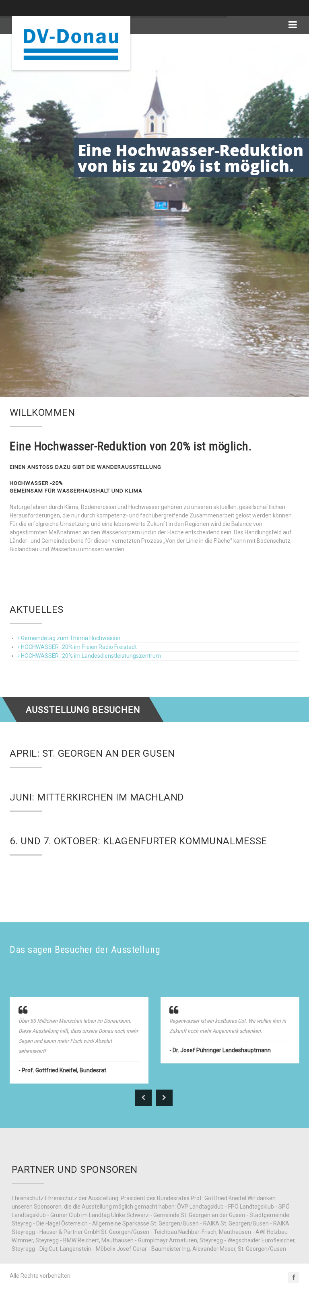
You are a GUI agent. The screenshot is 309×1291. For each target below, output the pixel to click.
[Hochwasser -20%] (71, 43)
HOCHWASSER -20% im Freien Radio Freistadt (79, 647)
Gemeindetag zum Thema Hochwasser (71, 638)
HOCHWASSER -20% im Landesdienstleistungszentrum (91, 656)
